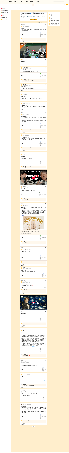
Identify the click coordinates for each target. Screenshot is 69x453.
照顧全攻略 (15, 1)
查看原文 (22, 215)
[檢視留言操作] (45, 79)
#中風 (22, 247)
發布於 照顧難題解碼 (27, 26)
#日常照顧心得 (23, 24)
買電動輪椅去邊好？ (25, 96)
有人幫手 (21, 1)
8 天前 (23, 68)
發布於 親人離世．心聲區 (27, 103)
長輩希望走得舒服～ (25, 406)
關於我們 (37, 1)
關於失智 (23, 188)
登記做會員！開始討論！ (33, 19)
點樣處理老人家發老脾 (25, 251)
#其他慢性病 (22, 203)
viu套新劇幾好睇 (24, 284)
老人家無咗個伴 (24, 105)
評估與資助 (31, 1)
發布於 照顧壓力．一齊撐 (27, 282)
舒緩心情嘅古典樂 (24, 313)
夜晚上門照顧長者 (24, 116)
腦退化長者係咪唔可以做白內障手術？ (29, 393)
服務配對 (10, 1)
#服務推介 (22, 112)
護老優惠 (26, 1)
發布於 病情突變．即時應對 (27, 68)
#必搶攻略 (22, 93)
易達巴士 (23, 156)
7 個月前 (23, 187)
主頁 (5, 1)
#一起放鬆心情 (23, 280)
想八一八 (23, 376)
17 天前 (23, 26)
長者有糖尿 (23, 86)
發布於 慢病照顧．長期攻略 (28, 187)
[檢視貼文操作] (45, 24)
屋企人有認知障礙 (24, 28)
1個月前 (23, 205)
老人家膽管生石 (24, 69)
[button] (46, 22)
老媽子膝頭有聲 (24, 270)
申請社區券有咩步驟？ (25, 364)
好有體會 (23, 61)
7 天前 (23, 85)
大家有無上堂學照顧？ (25, 137)
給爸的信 (23, 332)
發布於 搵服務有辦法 (27, 114)
